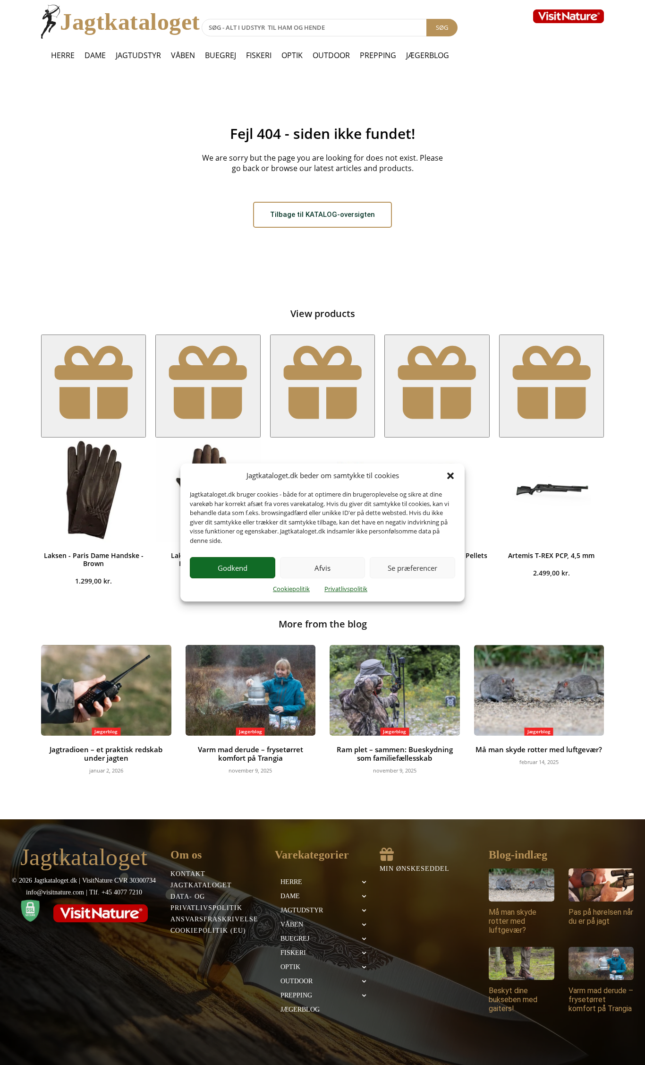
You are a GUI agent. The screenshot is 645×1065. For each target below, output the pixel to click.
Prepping (378, 55)
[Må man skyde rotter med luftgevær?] (539, 690)
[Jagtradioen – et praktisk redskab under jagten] (106, 690)
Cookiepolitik (291, 588)
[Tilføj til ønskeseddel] (93, 386)
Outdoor (331, 55)
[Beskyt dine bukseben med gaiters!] (521, 963)
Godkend (232, 568)
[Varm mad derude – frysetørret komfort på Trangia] (251, 690)
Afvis (322, 568)
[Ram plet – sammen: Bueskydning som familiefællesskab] (395, 690)
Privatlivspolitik (345, 588)
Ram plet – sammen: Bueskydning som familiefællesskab (395, 754)
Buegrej (220, 55)
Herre (63, 55)
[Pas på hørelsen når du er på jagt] (601, 884)
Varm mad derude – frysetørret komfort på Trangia (250, 754)
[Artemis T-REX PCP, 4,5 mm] (551, 490)
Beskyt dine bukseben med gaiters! (513, 999)
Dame (95, 55)
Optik (292, 55)
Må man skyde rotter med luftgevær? (538, 749)
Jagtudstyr (138, 55)
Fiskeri (259, 55)
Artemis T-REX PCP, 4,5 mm (551, 555)
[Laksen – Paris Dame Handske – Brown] (93, 490)
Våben (183, 55)
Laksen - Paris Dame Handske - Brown (94, 559)
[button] (450, 476)
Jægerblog (427, 55)
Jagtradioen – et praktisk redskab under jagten (106, 754)
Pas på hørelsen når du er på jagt (601, 917)
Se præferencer (412, 568)
